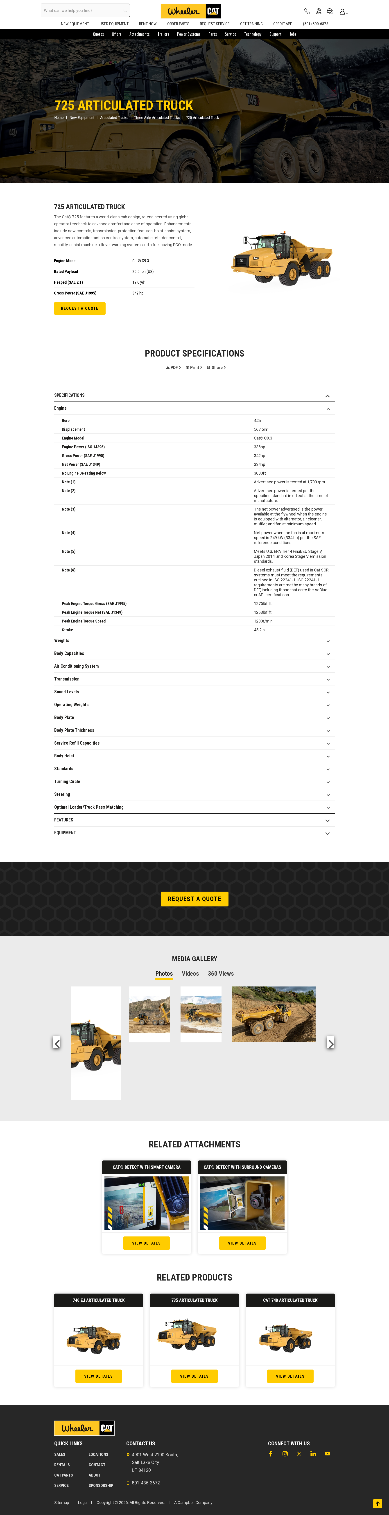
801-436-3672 (146, 1483)
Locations (98, 1454)
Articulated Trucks (114, 118)
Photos (164, 973)
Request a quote (80, 308)
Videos (190, 973)
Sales (59, 1454)
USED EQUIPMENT (114, 23)
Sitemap (61, 1502)
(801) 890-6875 (315, 23)
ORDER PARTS (178, 23)
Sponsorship (101, 1485)
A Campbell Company (193, 1502)
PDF (174, 367)
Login (342, 11)
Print (194, 367)
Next (330, 1042)
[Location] (319, 11)
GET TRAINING (251, 23)
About (94, 1475)
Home (59, 118)
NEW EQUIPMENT (75, 23)
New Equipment (82, 118)
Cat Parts (63, 1475)
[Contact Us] (330, 11)
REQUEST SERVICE (215, 23)
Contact (97, 1464)
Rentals (62, 1464)
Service (61, 1485)
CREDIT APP (282, 23)
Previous (56, 1042)
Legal (83, 1502)
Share (217, 367)
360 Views (221, 973)
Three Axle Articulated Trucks (157, 118)
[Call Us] (307, 11)
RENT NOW (148, 23)
